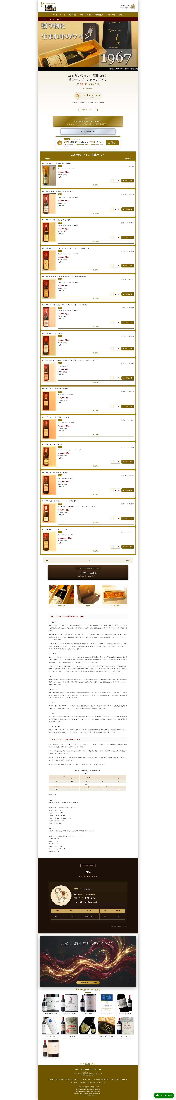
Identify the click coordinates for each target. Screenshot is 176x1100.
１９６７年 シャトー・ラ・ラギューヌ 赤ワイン (56, 417)
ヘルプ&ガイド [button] (111, 15)
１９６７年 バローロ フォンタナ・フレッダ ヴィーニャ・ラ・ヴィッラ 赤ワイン (65, 305)
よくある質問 (99, 1079)
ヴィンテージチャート (58, 15)
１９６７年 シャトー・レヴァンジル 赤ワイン (55, 472)
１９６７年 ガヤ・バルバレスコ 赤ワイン (54, 444)
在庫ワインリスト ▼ (88, 110)
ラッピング (76, 1079)
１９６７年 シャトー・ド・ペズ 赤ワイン (54, 333)
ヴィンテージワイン (49, 19)
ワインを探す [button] (72, 15)
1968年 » (129, 159)
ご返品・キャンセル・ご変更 (87, 1079)
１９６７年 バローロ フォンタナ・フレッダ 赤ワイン (57, 191)
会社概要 (51, 1079)
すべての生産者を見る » (88, 1064)
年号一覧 (88, 560)
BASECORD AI (90, 1095)
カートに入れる (127, 180)
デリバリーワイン (101, 1082)
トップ (41, 19)
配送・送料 (64, 1079)
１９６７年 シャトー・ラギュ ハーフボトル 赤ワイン (57, 163)
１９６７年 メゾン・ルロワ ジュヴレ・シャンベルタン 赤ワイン (60, 501)
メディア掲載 (82, 1082)
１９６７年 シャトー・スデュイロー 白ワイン (55, 388)
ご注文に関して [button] (98, 15)
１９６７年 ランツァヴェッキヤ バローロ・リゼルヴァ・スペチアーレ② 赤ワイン (65, 276)
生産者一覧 (124, 1079)
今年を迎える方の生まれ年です (88, 84)
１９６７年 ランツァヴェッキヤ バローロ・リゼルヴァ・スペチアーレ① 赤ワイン (65, 248)
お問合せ (121, 15)
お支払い (70, 1079)
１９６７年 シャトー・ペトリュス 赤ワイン (54, 529)
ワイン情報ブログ (90, 1082)
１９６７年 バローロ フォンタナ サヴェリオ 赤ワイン (57, 220)
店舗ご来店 (57, 1079)
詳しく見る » (96, 185)
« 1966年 (47, 159)
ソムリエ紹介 (74, 1082)
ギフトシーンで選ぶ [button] (85, 15)
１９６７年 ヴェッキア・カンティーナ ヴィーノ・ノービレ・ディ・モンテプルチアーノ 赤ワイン (70, 360)
